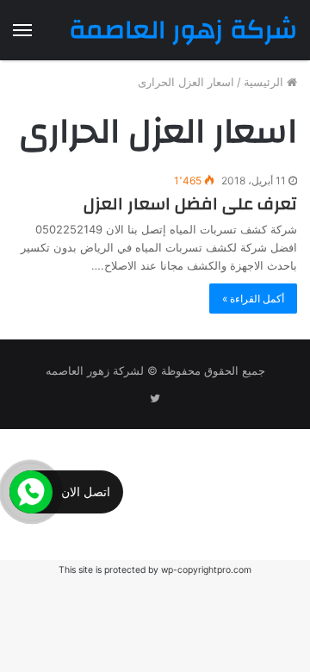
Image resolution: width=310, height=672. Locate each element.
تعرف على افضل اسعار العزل (190, 204)
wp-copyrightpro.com (206, 570)
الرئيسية (265, 82)
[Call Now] (31, 491)
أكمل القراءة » (253, 298)
